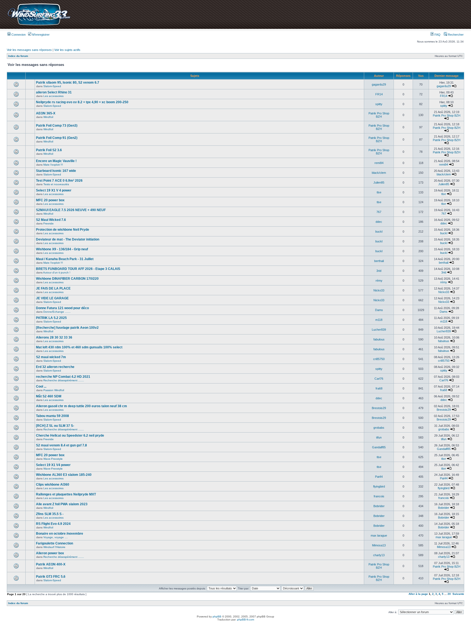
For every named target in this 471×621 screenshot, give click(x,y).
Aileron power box (50, 553)
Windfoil (48, 116)
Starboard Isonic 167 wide (56, 171)
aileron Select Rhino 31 (54, 92)
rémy (379, 280)
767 (378, 212)
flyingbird (379, 486)
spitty (378, 104)
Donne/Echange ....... (57, 311)
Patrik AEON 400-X (50, 564)
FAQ (437, 34)
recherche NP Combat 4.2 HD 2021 (63, 377)
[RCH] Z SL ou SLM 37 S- (55, 426)
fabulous (379, 339)
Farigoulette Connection (54, 543)
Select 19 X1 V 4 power (53, 190)
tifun (379, 437)
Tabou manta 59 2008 (52, 416)
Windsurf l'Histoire (54, 547)
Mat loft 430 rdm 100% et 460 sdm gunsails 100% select (79, 347)
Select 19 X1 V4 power (53, 465)
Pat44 (379, 476)
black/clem (379, 172)
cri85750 (379, 359)
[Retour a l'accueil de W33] (38, 25)
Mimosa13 (379, 545)
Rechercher (455, 34)
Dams (379, 310)
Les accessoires (53, 96)
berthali (379, 261)
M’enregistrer (40, 34)
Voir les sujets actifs (67, 49)
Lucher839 (379, 329)
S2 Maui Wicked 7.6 (51, 220)
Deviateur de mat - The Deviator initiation (67, 239)
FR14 (379, 94)
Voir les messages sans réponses (29, 49)
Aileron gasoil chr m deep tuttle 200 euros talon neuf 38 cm (81, 406)
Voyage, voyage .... (55, 537)
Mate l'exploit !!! (53, 164)
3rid (378, 270)
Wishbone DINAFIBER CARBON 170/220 (67, 279)
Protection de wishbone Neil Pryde (62, 230)
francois (379, 496)
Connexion (18, 34)
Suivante (458, 593)
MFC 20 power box (50, 200)
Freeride (48, 223)
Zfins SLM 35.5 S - (50, 514)
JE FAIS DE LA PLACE (53, 288)
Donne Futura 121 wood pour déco (62, 308)
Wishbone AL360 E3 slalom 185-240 (64, 475)
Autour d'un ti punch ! (56, 272)
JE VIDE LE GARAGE (52, 298)
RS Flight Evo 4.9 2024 (53, 524)
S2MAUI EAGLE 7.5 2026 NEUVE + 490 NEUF (71, 210)
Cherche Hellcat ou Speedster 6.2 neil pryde (70, 435)
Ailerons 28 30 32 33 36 (54, 337)
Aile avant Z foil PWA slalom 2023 (61, 504)
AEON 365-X (45, 113)
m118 (378, 319)
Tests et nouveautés (56, 184)
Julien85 (378, 182)
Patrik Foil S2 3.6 (49, 150)
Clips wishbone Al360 (52, 484)
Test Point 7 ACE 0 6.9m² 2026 (59, 180)
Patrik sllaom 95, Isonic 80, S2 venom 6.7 (67, 82)
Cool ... (41, 386)
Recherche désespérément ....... (63, 380)
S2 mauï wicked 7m (51, 357)
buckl (378, 231)
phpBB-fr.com (245, 619)
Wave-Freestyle (53, 458)
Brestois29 (379, 408)
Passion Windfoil (53, 390)
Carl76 (379, 378)
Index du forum (18, 55)
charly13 (379, 555)
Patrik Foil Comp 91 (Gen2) (56, 138)
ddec (379, 221)
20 (449, 593)
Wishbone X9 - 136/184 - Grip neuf (62, 249)
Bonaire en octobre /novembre (59, 533)
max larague (379, 535)
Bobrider (379, 506)
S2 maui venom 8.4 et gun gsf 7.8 (61, 445)
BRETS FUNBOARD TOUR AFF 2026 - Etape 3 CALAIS (78, 269)
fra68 (379, 388)
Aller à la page (418, 593)
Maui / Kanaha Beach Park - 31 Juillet (64, 259)
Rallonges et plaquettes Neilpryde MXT (66, 494)
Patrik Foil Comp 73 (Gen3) (56, 125)
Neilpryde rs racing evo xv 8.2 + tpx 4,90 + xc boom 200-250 (82, 102)
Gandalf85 (379, 447)
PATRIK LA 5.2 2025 (51, 318)
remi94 (379, 163)
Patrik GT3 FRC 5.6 (50, 577)
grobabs (378, 427)
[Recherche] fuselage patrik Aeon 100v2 (67, 328)
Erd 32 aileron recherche (55, 367)
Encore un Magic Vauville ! (56, 161)
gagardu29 (379, 84)
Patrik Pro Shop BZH (379, 115)
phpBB (217, 616)
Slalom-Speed (52, 86)
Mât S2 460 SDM (48, 396)
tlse (379, 192)
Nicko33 (378, 290)
